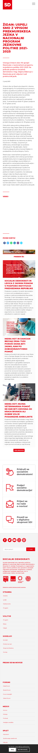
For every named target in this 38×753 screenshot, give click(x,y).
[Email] (21, 243)
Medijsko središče (8, 722)
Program (5, 608)
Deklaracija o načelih (7, 587)
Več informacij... (23, 749)
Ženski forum (7, 690)
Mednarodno (7, 604)
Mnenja (5, 714)
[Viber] (18, 243)
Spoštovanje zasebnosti (10, 738)
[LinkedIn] (14, 243)
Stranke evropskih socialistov (19, 587)
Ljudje (5, 600)
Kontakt (5, 640)
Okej (12, 749)
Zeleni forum (6, 698)
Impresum (6, 734)
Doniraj (5, 652)
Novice (5, 710)
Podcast (5, 718)
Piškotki (5, 742)
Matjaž (5, 628)
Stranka (5, 595)
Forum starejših (7, 694)
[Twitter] (8, 243)
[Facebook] (4, 243)
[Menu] (32, 3)
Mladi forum (6, 686)
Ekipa (4, 624)
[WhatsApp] (11, 243)
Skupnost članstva (8, 648)
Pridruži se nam (7, 644)
